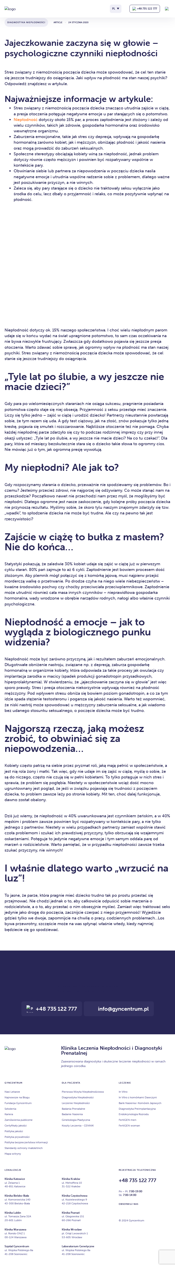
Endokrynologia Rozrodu (134, 1114)
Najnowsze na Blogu (17, 1097)
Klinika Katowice (15, 1179)
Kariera (9, 1114)
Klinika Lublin (13, 1212)
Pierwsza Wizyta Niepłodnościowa (83, 1091)
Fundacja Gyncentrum (18, 1103)
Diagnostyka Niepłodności (78, 1097)
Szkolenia (10, 1108)
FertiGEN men (127, 1119)
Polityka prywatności (17, 1137)
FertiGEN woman (129, 1125)
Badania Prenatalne (73, 1108)
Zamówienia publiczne (19, 1119)
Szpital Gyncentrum (17, 1246)
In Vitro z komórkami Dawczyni (138, 1097)
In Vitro (123, 1091)
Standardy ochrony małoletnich (24, 1148)
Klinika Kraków (71, 1179)
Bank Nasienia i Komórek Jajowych (140, 1103)
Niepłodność (26, 119)
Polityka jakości (14, 1131)
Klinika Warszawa (15, 1229)
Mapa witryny (13, 1153)
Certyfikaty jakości (16, 1125)
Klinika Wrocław (72, 1229)
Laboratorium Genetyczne (78, 1246)
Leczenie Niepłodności (76, 1103)
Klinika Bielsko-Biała (17, 1195)
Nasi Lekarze (12, 1091)
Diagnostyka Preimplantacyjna (137, 1108)
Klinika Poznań (71, 1212)
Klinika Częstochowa (74, 1195)
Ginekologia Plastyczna (76, 1119)
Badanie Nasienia (72, 1114)
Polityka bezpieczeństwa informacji (26, 1142)
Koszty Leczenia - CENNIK (78, 1125)
